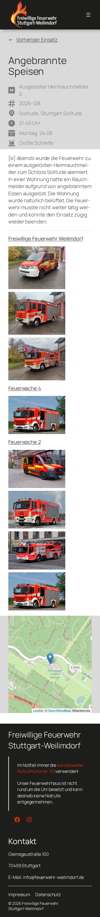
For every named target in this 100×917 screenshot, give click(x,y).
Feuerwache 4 (24, 388)
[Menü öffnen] (88, 14)
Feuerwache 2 (24, 441)
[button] (50, 658)
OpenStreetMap (59, 710)
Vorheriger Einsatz (37, 39)
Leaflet (38, 710)
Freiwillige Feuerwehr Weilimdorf (45, 238)
